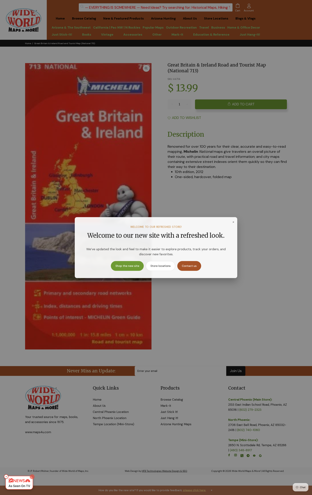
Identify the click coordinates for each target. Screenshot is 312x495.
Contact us (189, 266)
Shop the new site (127, 266)
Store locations (160, 266)
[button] (19, 483)
